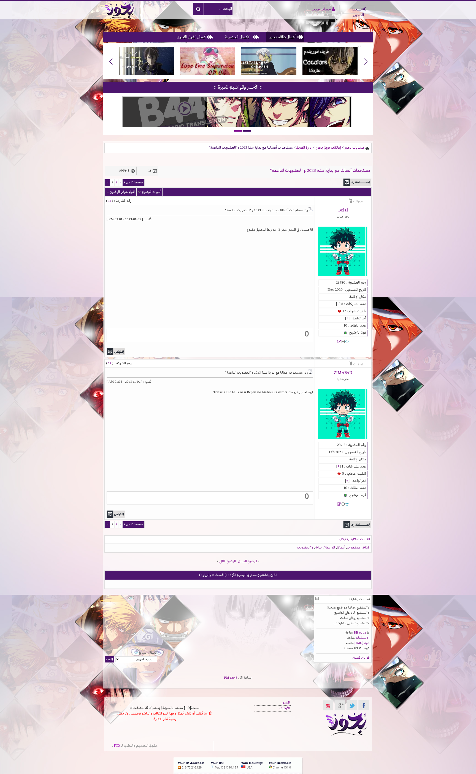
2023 (366, 547)
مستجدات (354, 547)
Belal (343, 210)
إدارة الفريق (304, 147)
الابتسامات (362, 638)
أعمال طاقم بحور (282, 37)
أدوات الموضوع (151, 192)
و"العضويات (305, 547)
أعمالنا (341, 547)
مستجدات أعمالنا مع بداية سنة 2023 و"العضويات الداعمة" (320, 170)
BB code (360, 633)
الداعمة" (329, 547)
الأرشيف (285, 708)
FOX (117, 745)
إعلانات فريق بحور (328, 147)
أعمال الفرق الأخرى (191, 37)
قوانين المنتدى (360, 658)
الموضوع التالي (227, 561)
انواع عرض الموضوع (122, 192)
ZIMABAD (343, 373)
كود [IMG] (362, 643)
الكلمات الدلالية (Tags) (354, 539)
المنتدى (286, 703)
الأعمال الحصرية (237, 37)
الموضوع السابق (247, 561)
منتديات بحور (354, 147)
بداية (318, 547)
